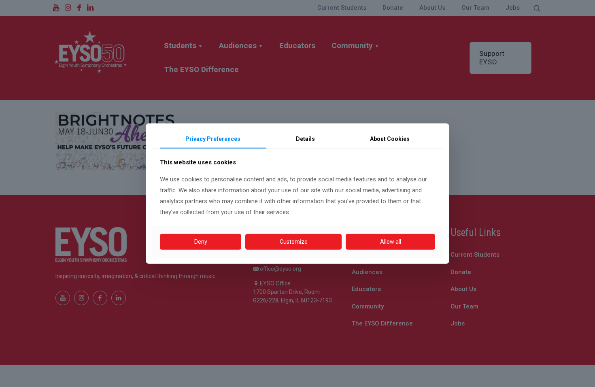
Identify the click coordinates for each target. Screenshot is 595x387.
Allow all (390, 241)
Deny (200, 241)
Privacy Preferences (212, 139)
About (390, 139)
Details (305, 139)
